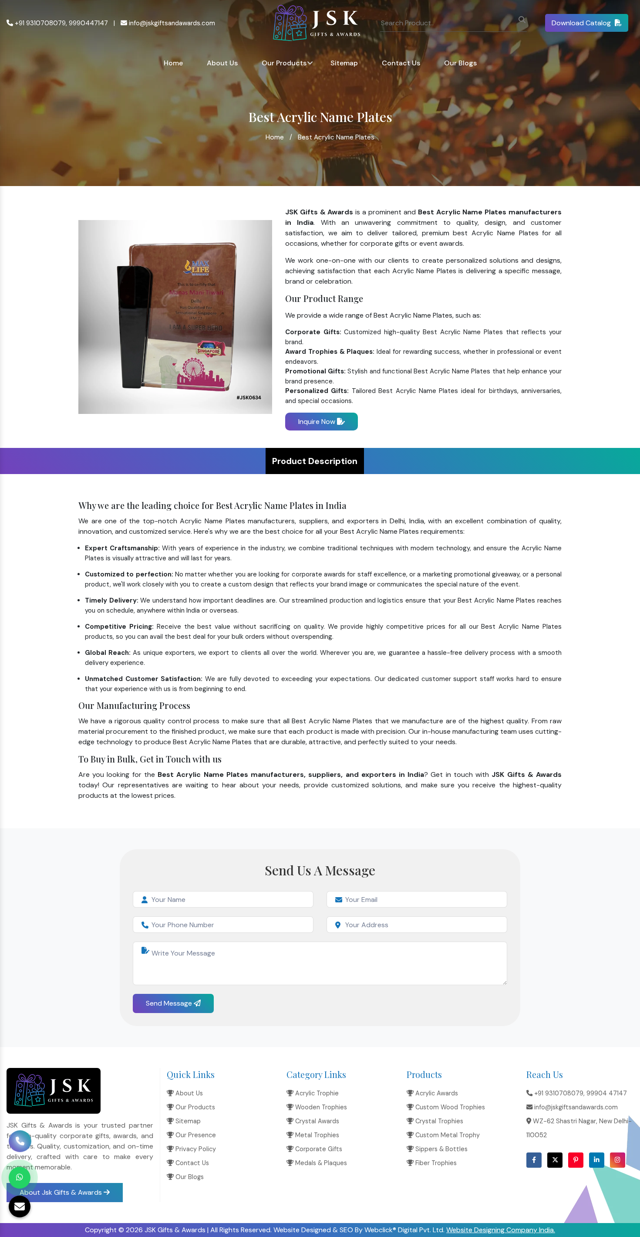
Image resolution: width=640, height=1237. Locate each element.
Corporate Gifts (317, 1149)
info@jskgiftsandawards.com (171, 23)
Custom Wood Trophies (449, 1107)
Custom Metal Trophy (447, 1135)
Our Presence (195, 1135)
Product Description (314, 461)
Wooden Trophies (320, 1107)
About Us (222, 63)
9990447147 (88, 23)
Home (173, 63)
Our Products (284, 63)
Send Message (170, 1003)
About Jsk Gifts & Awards (62, 1192)
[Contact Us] (20, 1148)
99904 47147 (606, 1093)
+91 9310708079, (40, 23)
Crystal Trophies (438, 1121)
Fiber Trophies (435, 1163)
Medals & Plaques (320, 1163)
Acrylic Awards (436, 1093)
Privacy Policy (195, 1149)
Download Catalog (582, 22)
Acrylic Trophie (316, 1093)
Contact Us (401, 63)
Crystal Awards (316, 1121)
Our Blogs (460, 63)
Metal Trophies (316, 1135)
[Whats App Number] (19, 1178)
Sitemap (344, 63)
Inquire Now (317, 421)
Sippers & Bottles (441, 1149)
